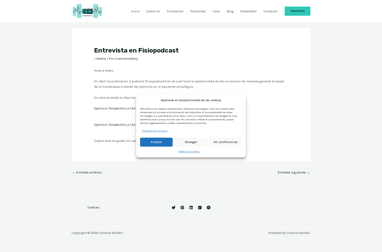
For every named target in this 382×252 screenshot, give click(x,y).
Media (101, 58)
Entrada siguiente (294, 172)
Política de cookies (189, 151)
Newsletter (248, 11)
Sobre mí (153, 11)
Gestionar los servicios (155, 130)
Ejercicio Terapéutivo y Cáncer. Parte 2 (123, 124)
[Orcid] (208, 207)
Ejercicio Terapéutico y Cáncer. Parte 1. (123, 108)
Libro (216, 11)
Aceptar (156, 142)
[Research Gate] (200, 207)
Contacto (270, 11)
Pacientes (198, 11)
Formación (175, 11)
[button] (298, 11)
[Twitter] (173, 207)
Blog (230, 11)
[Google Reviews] (182, 207)
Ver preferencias (225, 142)
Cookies (93, 207)
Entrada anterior (87, 172)
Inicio (135, 11)
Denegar (191, 142)
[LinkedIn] (191, 207)
